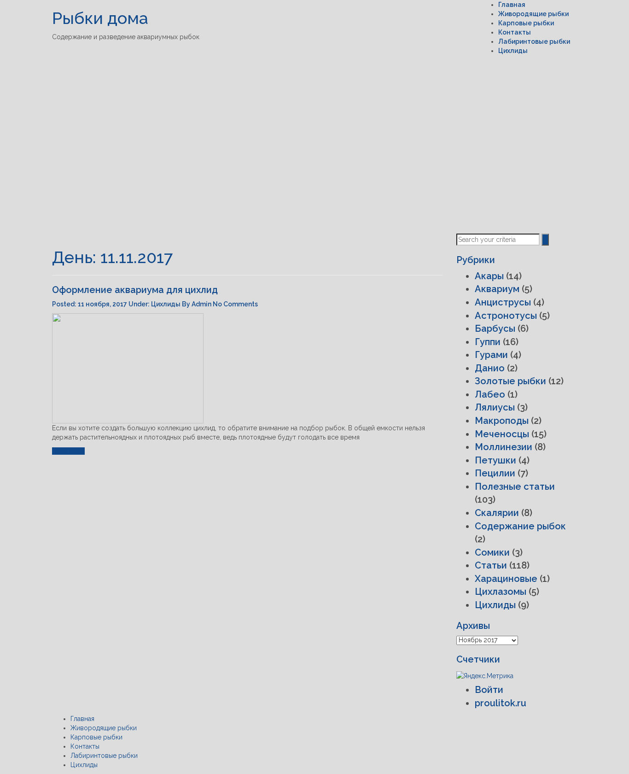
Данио (490, 368)
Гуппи (488, 341)
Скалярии (497, 512)
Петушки (495, 460)
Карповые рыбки (526, 23)
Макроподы (502, 420)
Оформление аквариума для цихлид (135, 289)
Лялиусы (495, 407)
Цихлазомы (500, 591)
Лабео (490, 394)
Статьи (491, 565)
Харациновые (506, 578)
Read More (68, 451)
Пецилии (495, 473)
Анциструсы (503, 302)
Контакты (514, 32)
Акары (489, 275)
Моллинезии (503, 446)
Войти (489, 689)
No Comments (235, 304)
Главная (511, 4)
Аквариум (497, 288)
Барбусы (495, 328)
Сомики (492, 552)
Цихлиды (513, 50)
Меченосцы (502, 434)
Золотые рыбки (510, 381)
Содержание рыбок (520, 526)
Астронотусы (506, 315)
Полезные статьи (515, 486)
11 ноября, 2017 (103, 304)
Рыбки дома (100, 18)
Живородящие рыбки (533, 14)
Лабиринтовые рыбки (534, 41)
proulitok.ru (500, 703)
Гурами (491, 354)
